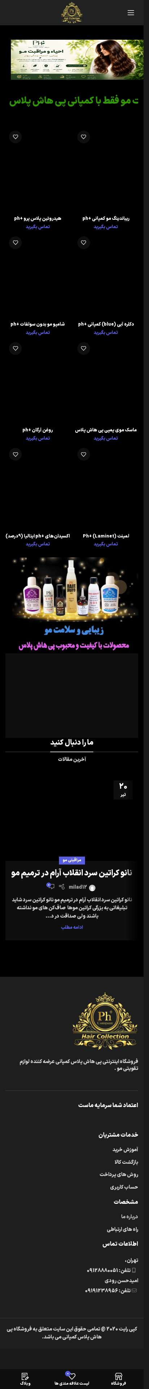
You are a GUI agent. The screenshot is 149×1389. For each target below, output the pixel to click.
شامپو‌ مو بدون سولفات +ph (37, 324)
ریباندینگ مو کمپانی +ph (105, 218)
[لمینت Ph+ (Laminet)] (106, 487)
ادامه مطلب (72, 927)
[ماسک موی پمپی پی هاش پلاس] (106, 381)
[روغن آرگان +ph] (37, 381)
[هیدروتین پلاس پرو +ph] (37, 170)
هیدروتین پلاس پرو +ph (37, 218)
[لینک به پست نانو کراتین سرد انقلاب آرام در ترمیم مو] (71, 818)
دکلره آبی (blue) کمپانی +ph (106, 324)
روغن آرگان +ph (37, 430)
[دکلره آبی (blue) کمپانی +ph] (106, 276)
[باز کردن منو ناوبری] (131, 12)
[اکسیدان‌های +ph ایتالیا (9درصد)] (37, 487)
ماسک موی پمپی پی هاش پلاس (106, 430)
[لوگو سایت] (71, 12)
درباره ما (129, 1217)
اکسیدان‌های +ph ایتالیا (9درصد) (37, 536)
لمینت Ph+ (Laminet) (106, 536)
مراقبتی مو (72, 860)
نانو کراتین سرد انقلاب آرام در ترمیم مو (71, 873)
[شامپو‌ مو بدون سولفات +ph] (37, 276)
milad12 (78, 887)
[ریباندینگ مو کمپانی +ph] (106, 170)
